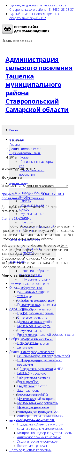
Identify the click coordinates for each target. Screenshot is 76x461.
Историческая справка (33, 292)
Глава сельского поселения (31, 172)
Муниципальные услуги (31, 216)
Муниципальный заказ (33, 407)
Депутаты (24, 347)
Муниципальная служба (34, 322)
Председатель (27, 343)
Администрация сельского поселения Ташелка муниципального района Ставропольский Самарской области (38, 84)
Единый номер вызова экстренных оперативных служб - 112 (34, 16)
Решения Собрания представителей (43, 356)
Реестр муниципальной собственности (45, 334)
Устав (24, 157)
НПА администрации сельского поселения (34, 281)
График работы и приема (35, 313)
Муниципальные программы (37, 403)
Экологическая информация (37, 441)
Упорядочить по (13, 185)
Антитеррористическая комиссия (41, 416)
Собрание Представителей (29, 339)
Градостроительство (35, 309)
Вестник (26, 296)
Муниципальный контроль (36, 399)
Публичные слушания (25, 153)
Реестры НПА (27, 381)
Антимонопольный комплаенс (39, 437)
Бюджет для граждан (32, 446)
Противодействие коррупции (30, 450)
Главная (14, 130)
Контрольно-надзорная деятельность (44, 433)
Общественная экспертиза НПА (40, 369)
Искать (7, 40)
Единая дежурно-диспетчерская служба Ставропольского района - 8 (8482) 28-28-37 (41, 7)
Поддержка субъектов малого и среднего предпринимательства (36, 373)
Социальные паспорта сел (36, 163)
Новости (26, 222)
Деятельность (19, 149)
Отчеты (25, 201)
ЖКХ (20, 390)
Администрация (20, 309)
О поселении (18, 287)
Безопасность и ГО (34, 318)
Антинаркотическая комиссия (34, 345)
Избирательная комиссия (36, 420)
